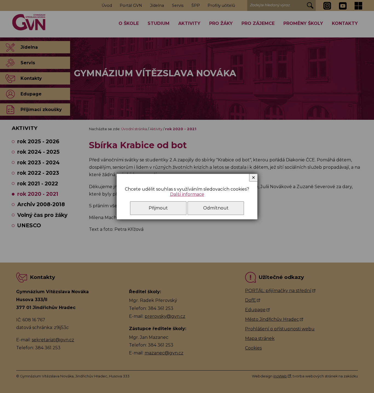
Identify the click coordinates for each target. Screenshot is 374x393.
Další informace (187, 194)
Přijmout (158, 208)
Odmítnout (216, 208)
